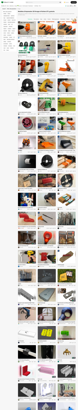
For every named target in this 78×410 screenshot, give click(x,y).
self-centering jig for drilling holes (65, 379)
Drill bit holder (61, 226)
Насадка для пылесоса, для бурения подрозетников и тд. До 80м (45, 245)
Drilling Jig (60, 169)
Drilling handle (41, 226)
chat (14, 45)
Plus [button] (40, 5)
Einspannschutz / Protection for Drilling (26, 379)
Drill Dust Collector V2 (22, 93)
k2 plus (5, 20)
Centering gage (61, 264)
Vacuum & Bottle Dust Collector (64, 131)
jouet (9, 24)
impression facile (6, 15)
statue (5, 35)
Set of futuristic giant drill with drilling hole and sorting (66, 398)
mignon (14, 28)
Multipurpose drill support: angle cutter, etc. (26, 322)
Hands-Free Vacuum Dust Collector (65, 93)
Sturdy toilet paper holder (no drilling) (26, 169)
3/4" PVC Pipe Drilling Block (23, 359)
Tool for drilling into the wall (43, 112)
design (5, 41)
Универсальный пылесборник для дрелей (66, 321)
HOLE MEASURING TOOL (43, 55)
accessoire (9, 35)
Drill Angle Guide (61, 74)
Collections (11, 5)
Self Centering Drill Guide (43, 93)
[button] (75, 6)
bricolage (10, 45)
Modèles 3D (3, 5)
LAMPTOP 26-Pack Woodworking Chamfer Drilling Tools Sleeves (66, 245)
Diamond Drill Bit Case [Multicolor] (65, 283)
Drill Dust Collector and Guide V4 (25, 74)
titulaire (5, 22)
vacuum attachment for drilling (24, 112)
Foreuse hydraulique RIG (23, 245)
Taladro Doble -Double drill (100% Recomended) (25, 188)
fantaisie (5, 24)
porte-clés (13, 20)
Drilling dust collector (42, 207)
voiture (10, 43)
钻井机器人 (20, 150)
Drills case (40, 379)
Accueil (13, 30)
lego (4, 17)
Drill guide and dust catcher (43, 264)
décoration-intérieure (10, 39)
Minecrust (60, 359)
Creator (15, 5)
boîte (4, 39)
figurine (5, 28)
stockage (9, 41)
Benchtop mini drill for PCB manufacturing (46, 283)
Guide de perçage (41, 302)
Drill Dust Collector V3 (22, 55)
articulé (9, 20)
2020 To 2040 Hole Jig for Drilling (45, 359)
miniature (10, 26)
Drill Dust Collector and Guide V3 (25, 36)
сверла (19, 283)
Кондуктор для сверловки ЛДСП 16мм (26, 302)
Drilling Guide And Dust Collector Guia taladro (46, 322)
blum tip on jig (61, 340)
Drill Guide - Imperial (42, 36)
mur (4, 50)
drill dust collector (22, 264)
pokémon (12, 15)
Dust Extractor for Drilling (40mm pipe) (66, 302)
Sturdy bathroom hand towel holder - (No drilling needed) (66, 150)
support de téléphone (10, 17)
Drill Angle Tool (61, 36)
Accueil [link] (4, 8)
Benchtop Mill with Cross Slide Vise (25, 207)
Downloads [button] (30, 5)
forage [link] (19, 8)
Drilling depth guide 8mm (63, 112)
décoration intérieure (11, 22)
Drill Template (21, 340)
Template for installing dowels (24, 398)
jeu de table (6, 43)
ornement (5, 45)
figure (9, 30)
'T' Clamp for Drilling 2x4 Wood (44, 131)
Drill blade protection (42, 340)
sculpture (9, 28)
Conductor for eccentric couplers (45, 398)
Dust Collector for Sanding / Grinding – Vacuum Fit (46, 150)
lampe (8, 50)
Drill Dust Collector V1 (42, 169)
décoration (5, 26)
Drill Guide (60, 207)
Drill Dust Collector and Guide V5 (44, 74)
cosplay (10, 37)
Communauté (25, 5)
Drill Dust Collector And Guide (64, 55)
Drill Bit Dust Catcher (22, 131)
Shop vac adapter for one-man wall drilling (27, 226)
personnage (6, 37)
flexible (5, 13)
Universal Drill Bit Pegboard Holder (45, 188)
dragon (9, 13)
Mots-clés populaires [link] (11, 8)
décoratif (5, 30)
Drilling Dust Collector (62, 188)
